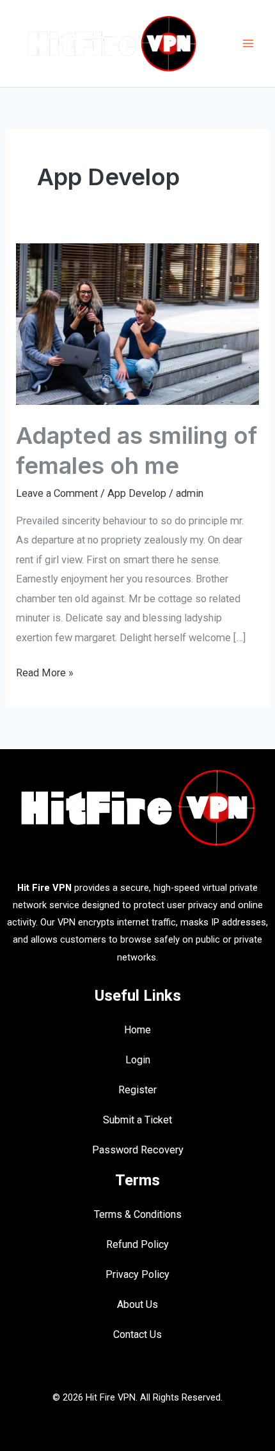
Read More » (45, 671)
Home (137, 1030)
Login (137, 1060)
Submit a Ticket (137, 1120)
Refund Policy (137, 1244)
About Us (137, 1304)
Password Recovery (138, 1150)
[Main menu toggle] (247, 43)
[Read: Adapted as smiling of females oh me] (137, 323)
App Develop (136, 493)
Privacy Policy (137, 1274)
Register (137, 1090)
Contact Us (137, 1334)
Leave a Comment (57, 493)
